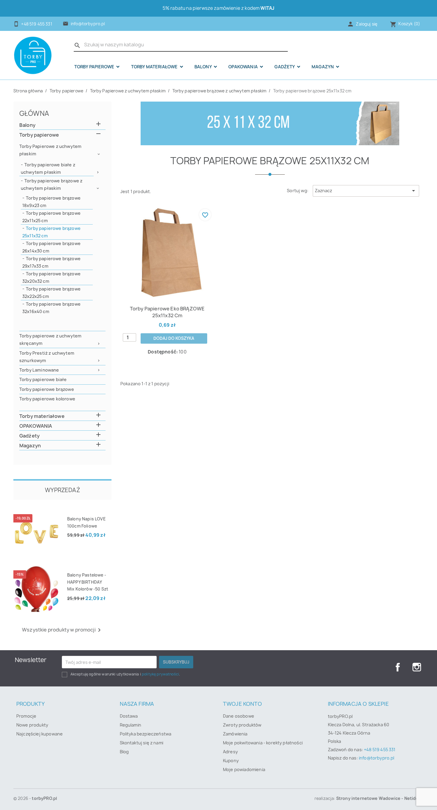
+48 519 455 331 (379, 749)
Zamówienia (235, 734)
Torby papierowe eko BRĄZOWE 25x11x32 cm (167, 312)
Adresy (230, 751)
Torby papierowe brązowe (46, 389)
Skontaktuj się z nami (141, 743)
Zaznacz (366, 190)
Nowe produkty (32, 725)
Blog (124, 751)
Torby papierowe (94, 67)
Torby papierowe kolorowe (47, 399)
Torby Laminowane (39, 370)
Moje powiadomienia (244, 769)
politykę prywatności (160, 674)
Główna (34, 113)
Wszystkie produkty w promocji (62, 630)
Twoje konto (242, 704)
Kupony (231, 760)
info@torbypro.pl (88, 23)
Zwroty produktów (242, 725)
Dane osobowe (238, 716)
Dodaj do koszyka (173, 338)
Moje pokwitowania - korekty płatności (263, 743)
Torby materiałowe (155, 67)
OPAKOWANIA (243, 67)
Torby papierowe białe (43, 379)
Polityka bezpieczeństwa (146, 734)
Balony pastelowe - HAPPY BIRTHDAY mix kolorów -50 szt (87, 582)
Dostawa (129, 716)
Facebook (398, 667)
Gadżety (284, 67)
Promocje (26, 716)
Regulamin (130, 725)
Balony (203, 67)
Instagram (417, 667)
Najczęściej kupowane (39, 734)
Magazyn (323, 67)
